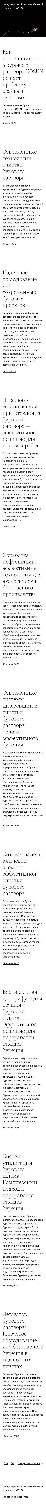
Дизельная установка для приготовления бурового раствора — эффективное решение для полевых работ (21, 423)
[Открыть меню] (4, 14)
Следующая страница (30, 1463)
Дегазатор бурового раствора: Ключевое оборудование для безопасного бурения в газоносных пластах (23, 1340)
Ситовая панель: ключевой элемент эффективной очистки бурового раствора (23, 873)
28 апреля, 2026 (11, 1127)
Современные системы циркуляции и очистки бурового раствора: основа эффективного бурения (20, 718)
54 (12, 1463)
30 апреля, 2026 (11, 664)
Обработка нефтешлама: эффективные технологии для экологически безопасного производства (22, 574)
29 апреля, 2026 (11, 963)
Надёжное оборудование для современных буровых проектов (20, 288)
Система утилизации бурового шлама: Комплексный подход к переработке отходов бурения (20, 1182)
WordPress (22, 1496)
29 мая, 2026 (9, 244)
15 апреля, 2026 (11, 1436)
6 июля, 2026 (9, 123)
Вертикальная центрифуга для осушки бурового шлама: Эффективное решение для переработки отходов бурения (22, 1021)
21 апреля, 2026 (11, 1285)
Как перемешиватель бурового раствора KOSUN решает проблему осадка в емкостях (23, 75)
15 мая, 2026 (9, 526)
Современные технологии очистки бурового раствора (20, 164)
